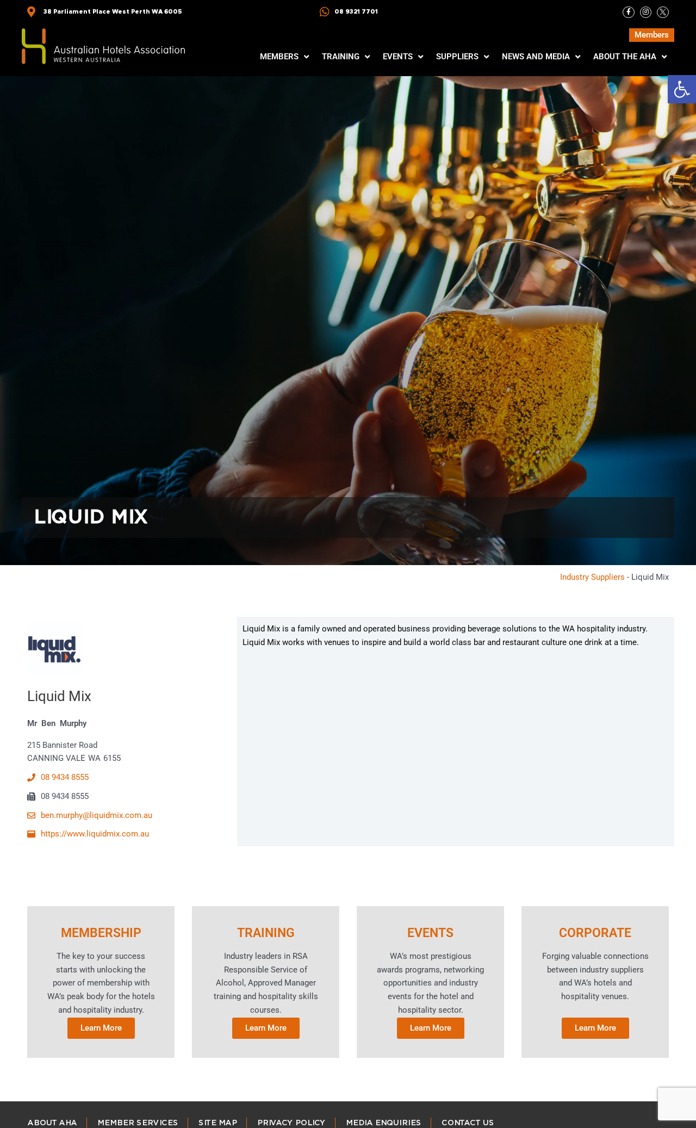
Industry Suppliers (592, 577)
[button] (682, 89)
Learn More (101, 1028)
